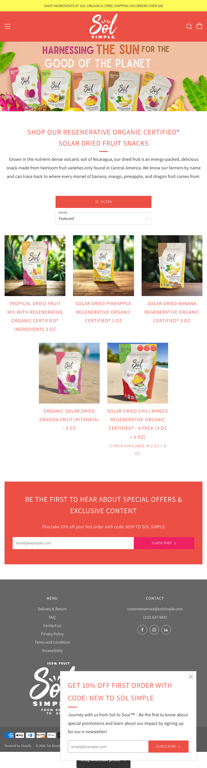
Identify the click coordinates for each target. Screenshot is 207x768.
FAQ (52, 617)
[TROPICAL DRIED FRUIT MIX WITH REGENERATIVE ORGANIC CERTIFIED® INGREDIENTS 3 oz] (35, 265)
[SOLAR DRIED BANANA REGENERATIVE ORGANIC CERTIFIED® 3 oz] (172, 265)
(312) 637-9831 (155, 617)
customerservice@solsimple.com (155, 609)
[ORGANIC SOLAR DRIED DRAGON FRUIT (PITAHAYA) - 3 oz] (69, 373)
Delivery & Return (52, 609)
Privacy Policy (52, 634)
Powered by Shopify (18, 746)
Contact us (52, 625)
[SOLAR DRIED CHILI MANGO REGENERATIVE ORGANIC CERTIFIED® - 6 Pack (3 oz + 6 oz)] (137, 373)
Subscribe (162, 543)
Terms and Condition (52, 642)
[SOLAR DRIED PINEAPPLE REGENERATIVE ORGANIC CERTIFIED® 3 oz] (103, 265)
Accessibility (52, 650)
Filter (106, 202)
